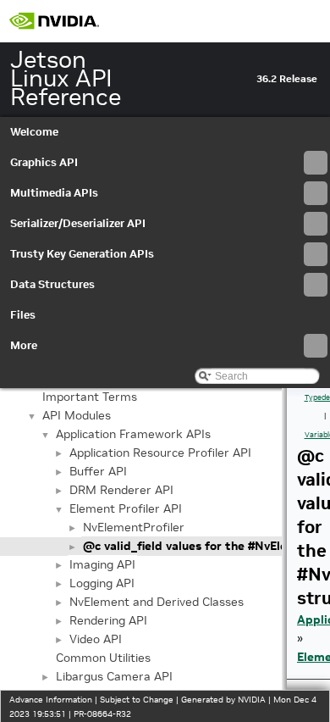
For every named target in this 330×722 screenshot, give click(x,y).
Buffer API (98, 471)
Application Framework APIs (133, 434)
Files (23, 315)
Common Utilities (103, 657)
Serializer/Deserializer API (78, 223)
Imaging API (102, 564)
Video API (95, 639)
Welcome (34, 132)
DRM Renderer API (121, 489)
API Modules (76, 415)
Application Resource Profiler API (160, 452)
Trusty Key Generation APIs (82, 254)
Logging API (102, 583)
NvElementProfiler (133, 527)
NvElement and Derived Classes (156, 601)
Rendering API (108, 620)
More (23, 345)
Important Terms (89, 396)
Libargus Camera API (114, 676)
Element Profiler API (125, 508)
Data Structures (52, 284)
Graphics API (44, 162)
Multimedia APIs (54, 193)
